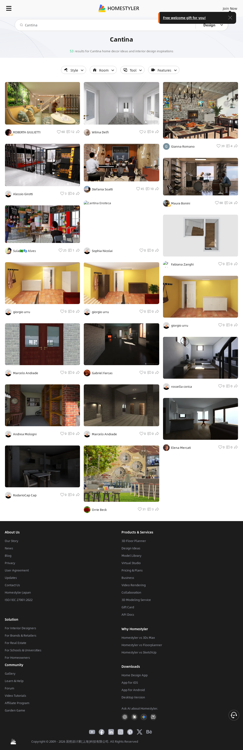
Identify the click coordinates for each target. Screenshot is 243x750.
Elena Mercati (181, 447)
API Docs (128, 614)
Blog (8, 555)
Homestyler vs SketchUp (139, 652)
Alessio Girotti (23, 194)
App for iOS (130, 682)
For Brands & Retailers (20, 635)
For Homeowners (17, 657)
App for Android (133, 689)
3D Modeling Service (136, 599)
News (9, 548)
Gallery (10, 673)
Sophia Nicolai (102, 250)
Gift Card (128, 607)
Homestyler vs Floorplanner (142, 645)
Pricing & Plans (132, 570)
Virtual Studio (131, 563)
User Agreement (17, 570)
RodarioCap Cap (25, 495)
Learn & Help (14, 680)
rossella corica (181, 386)
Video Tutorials (15, 695)
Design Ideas (131, 548)
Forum (9, 688)
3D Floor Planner (134, 540)
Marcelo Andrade (25, 373)
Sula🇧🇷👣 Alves (24, 250)
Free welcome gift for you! (184, 17)
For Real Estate (15, 642)
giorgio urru (21, 312)
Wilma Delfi (100, 132)
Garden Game (15, 710)
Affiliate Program (17, 703)
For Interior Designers (20, 628)
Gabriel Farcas (102, 373)
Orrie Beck (99, 509)
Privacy (10, 563)
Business (128, 577)
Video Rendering (134, 585)
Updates (11, 577)
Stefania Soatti (102, 189)
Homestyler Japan (18, 592)
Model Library (131, 555)
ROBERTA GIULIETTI (27, 132)
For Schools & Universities (23, 650)
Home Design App (135, 675)
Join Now (230, 8)
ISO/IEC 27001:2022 (19, 599)
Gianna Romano (183, 146)
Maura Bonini (180, 203)
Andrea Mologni (25, 434)
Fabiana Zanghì (182, 264)
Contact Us (12, 585)
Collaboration (131, 592)
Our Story (11, 540)
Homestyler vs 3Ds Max (138, 637)
